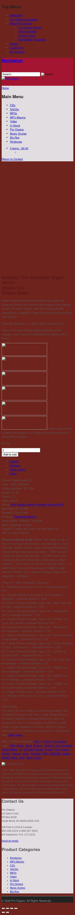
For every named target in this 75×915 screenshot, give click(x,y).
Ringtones (16, 142)
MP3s (13, 113)
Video (13, 121)
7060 (12, 745)
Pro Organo (17, 129)
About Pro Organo (21, 23)
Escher (49, 749)
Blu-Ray (15, 137)
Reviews (15, 465)
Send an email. (10, 840)
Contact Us (17, 47)
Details (14, 461)
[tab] (41, 461)
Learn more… (16, 735)
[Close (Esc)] (3, 908)
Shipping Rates (27, 31)
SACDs (14, 109)
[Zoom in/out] (16, 908)
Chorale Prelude (33, 749)
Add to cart (10, 454)
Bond (28, 745)
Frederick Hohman (25, 517)
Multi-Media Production (32, 39)
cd (20, 749)
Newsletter (16, 15)
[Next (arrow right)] (7, 912)
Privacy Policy (27, 35)
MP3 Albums (18, 117)
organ (25, 754)
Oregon (16, 754)
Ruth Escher (33, 757)
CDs (12, 105)
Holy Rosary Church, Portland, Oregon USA (37, 504)
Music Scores (18, 133)
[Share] (7, 908)
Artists (14, 44)
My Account (17, 52)
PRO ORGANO (51, 754)
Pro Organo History (29, 27)
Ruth (22, 757)
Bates (20, 745)
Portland (36, 754)
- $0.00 (19, 148)
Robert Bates (10, 757)
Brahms (38, 745)
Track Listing (17, 469)
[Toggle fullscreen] (11, 908)
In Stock (15, 125)
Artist (13, 474)
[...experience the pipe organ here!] (10, 78)
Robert (66, 754)
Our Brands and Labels (24, 19)
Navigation (12, 60)
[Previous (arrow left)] (3, 912)
